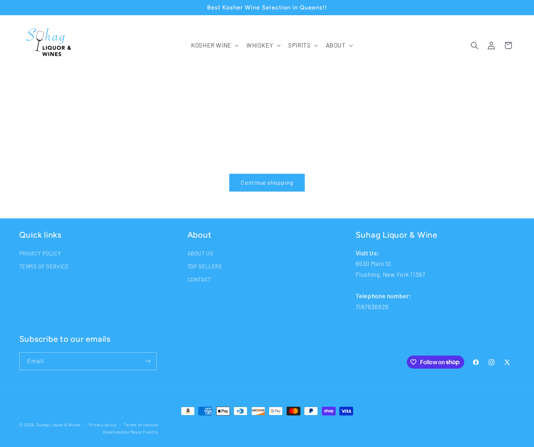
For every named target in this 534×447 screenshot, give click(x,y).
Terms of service (141, 424)
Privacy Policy (40, 253)
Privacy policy (103, 424)
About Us (200, 253)
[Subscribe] (147, 361)
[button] (214, 45)
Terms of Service (44, 266)
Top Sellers (204, 266)
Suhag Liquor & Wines (58, 424)
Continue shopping (267, 182)
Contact (199, 279)
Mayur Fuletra (144, 431)
